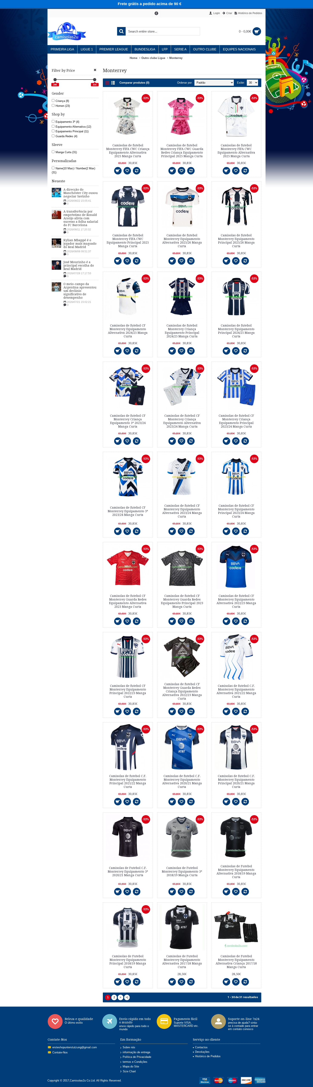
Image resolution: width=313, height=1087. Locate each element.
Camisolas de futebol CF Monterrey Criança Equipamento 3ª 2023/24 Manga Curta (128, 421)
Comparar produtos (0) (134, 82)
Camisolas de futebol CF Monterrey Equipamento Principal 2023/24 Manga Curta (236, 511)
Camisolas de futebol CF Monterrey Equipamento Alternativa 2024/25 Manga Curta (128, 331)
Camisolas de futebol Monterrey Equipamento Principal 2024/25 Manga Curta (236, 331)
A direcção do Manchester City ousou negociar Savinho (80, 193)
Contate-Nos (60, 1052)
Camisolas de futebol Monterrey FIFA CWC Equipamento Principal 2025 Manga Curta (128, 241)
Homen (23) (63, 105)
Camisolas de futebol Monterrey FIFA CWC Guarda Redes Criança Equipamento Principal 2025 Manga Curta (182, 151)
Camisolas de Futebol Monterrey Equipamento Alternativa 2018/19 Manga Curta (236, 871)
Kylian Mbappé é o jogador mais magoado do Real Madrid (79, 243)
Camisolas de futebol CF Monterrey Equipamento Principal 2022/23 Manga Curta (127, 691)
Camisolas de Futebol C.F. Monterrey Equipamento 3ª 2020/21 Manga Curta (128, 871)
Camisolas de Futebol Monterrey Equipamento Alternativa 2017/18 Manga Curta (182, 961)
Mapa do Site (131, 1066)
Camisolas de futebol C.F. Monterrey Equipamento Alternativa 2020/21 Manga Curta (182, 781)
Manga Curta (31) (66, 152)
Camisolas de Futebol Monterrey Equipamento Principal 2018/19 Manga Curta (127, 961)
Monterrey (175, 58)
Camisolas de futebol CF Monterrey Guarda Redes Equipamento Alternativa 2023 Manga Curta (127, 601)
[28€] (55, 79)
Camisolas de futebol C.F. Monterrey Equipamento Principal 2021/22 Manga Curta (127, 781)
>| (127, 997)
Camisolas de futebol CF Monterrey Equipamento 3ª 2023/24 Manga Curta (128, 511)
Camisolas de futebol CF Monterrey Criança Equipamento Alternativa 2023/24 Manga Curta (182, 421)
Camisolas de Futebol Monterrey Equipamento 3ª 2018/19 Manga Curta (182, 871)
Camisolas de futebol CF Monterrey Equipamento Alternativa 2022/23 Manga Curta (236, 601)
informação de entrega (136, 1052)
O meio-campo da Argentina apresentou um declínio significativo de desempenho (79, 290)
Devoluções (202, 1051)
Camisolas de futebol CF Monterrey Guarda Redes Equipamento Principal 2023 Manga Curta (182, 601)
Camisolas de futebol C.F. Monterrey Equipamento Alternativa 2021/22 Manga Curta (236, 691)
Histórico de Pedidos (208, 1056)
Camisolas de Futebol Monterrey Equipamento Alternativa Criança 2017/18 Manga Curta (236, 961)
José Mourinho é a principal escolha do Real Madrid (78, 265)
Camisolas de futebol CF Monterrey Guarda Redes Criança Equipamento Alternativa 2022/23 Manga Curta (182, 691)
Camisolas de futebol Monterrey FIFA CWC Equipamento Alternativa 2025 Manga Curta (236, 151)
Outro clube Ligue (153, 58)
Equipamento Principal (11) (72, 131)
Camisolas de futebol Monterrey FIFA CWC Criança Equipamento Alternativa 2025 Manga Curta (127, 151)
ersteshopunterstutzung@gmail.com (74, 1047)
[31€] (94, 79)
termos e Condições (135, 1061)
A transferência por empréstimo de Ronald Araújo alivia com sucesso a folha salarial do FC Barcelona (80, 218)
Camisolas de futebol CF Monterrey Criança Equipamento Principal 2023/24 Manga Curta (236, 421)
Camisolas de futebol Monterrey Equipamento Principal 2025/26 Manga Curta (236, 241)
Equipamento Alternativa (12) (73, 126)
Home (133, 58)
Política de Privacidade (137, 1056)
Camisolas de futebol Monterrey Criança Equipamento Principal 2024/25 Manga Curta (182, 331)
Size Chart (129, 1071)
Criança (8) (62, 101)
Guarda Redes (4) (66, 136)
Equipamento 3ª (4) (67, 121)
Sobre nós (129, 1047)
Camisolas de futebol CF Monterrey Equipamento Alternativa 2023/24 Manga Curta (182, 511)
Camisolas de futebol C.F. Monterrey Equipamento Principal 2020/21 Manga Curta (236, 781)
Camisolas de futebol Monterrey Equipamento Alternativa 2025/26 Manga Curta (182, 241)
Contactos (201, 1047)
